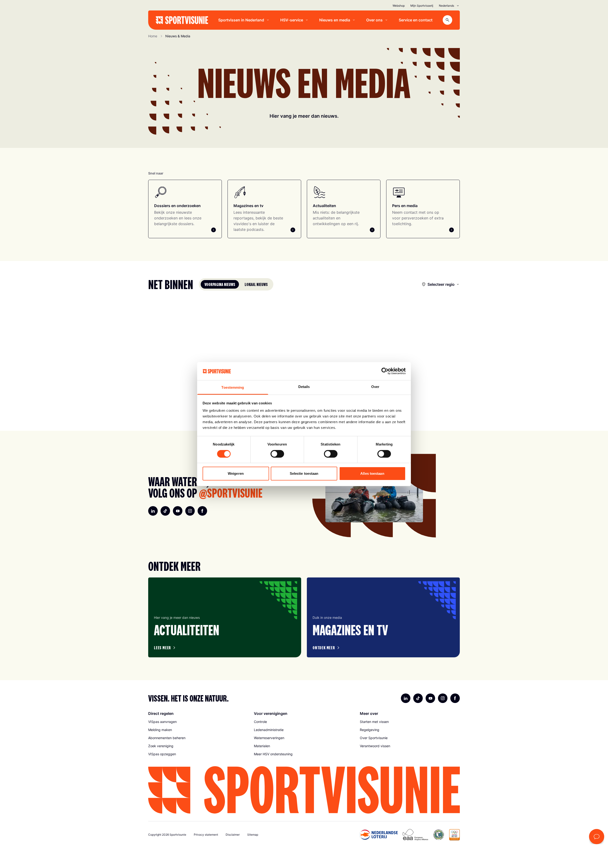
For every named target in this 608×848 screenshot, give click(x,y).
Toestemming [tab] (232, 387)
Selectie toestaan (304, 473)
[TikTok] (165, 511)
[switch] (277, 454)
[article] (224, 617)
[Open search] (447, 20)
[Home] (182, 20)
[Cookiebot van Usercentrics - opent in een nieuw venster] (385, 371)
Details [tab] (304, 387)
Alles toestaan (372, 473)
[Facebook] (202, 511)
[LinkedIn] (153, 511)
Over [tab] (375, 387)
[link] (198, 721)
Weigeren (236, 473)
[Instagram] (190, 511)
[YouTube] (177, 511)
